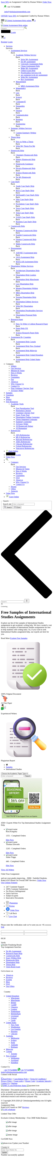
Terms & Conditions (38, 1079)
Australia (9, 1036)
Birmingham (16, 1014)
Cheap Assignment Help (30, 66)
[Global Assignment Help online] (18, 21)
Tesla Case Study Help (25, 213)
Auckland (14, 1060)
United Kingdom (12, 996)
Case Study (15, 182)
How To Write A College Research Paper (32, 324)
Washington (15, 1027)
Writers (13, 366)
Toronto (14, 1054)
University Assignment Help (32, 64)
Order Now (47, 2)
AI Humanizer (21, 428)
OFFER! (4, 16)
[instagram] (1, 1077)
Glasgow (14, 1007)
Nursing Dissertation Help (26, 297)
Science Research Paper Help (27, 333)
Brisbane (14, 1047)
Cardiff (13, 1005)
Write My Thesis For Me (25, 146)
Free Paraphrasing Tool (25, 408)
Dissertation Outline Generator (28, 417)
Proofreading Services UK (31, 73)
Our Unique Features (9, 883)
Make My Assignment (29, 68)
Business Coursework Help (26, 231)
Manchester (15, 1000)
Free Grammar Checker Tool (22, 388)
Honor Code (30, 1081)
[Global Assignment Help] (14, 25)
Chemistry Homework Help (26, 155)
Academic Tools (17, 404)
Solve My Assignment (29, 59)
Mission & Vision (18, 371)
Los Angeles (16, 1029)
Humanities (20, 106)
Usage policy (19, 1081)
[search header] (7, 460)
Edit (2, 927)
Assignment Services (19, 51)
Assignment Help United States (28, 359)
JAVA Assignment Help (25, 257)
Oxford (14, 1018)
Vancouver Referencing (25, 448)
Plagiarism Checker (23, 411)
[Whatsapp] (5, 7)
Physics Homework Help (25, 168)
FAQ (18, 478)
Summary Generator (24, 422)
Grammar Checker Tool (25, 413)
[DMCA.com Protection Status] (14, 1086)
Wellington (15, 1058)
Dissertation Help (12, 962)
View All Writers (7, 870)
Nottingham (15, 1011)
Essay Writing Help (13, 958)
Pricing (13, 487)
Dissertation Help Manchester (27, 279)
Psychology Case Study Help (27, 204)
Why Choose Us (17, 384)
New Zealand (11, 1056)
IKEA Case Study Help (25, 191)
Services (9, 46)
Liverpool (14, 1016)
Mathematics (21, 88)
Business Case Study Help (26, 222)
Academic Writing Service (26, 55)
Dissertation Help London (26, 275)
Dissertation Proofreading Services (29, 311)
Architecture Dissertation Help (27, 271)
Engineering (20, 124)
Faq (12, 379)
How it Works (16, 373)
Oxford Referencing (23, 446)
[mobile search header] (2, 23)
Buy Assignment (27, 79)
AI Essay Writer (17, 391)
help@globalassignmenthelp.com (17, 12)
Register (4, 42)
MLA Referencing (23, 437)
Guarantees (15, 377)
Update (4, 1152)
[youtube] (2, 1077)
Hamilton (14, 1063)
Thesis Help (15, 137)
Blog (8, 397)
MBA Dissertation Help (25, 293)
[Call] (2, 7)
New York (15, 1025)
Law (17, 93)
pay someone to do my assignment (34, 75)
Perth (13, 1043)
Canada (9, 1051)
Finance (19, 111)
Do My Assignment (13, 951)
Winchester (15, 998)
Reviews (14, 375)
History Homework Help (25, 159)
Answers (14, 491)
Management (21, 82)
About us (14, 382)
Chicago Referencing (24, 444)
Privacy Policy (6, 1081)
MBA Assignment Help (30, 86)
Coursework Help (18, 226)
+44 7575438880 (11, 1070)
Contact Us (15, 386)
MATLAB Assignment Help (27, 262)
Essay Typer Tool (22, 415)
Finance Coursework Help (26, 239)
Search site (7, 504)
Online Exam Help (28, 71)
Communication (22, 115)
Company (14, 462)
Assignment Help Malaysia (26, 351)
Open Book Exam (13, 967)
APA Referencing (23, 435)
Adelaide (14, 1045)
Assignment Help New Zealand (28, 346)
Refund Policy (6, 1079)
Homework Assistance (24, 164)
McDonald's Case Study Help (27, 195)
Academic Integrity (43, 1081)
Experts (9, 980)
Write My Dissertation (24, 306)
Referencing (15, 431)
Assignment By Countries (21, 337)
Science (19, 97)
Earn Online (13, 451)
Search (9, 507)
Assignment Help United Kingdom (29, 355)
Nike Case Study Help (24, 199)
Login (10, 42)
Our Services (16, 368)
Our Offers (10, 986)
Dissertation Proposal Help (26, 315)
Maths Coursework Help (25, 244)
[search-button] (25, 28)
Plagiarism (13, 903)
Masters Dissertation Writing (27, 288)
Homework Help (17, 151)
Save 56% (5, 2)
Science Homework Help (25, 173)
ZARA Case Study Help (25, 217)
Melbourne (15, 1038)
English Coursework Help (26, 235)
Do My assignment (28, 62)
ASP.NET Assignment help (26, 253)
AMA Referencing (23, 442)
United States (11, 1023)
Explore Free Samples (18, 638)
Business (19, 119)
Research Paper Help (14, 953)
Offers (13, 489)
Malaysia (9, 1049)
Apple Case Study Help (25, 186)
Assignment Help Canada (26, 342)
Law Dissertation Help (24, 284)
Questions (10, 395)
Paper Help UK (22, 328)
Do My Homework (23, 177)
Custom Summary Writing (26, 133)
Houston (14, 1031)
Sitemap (14, 1083)
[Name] (26, 601)
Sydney (14, 1040)
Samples (9, 393)
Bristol (13, 1003)
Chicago (14, 1034)
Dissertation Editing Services (27, 302)
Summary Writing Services (21, 128)
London (14, 1009)
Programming (16, 248)
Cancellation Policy (21, 1079)
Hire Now (10, 840)
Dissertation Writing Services (22, 266)
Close (18, 507)
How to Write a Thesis (24, 142)
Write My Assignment (29, 77)
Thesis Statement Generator (26, 419)
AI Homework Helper (24, 426)
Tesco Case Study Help (25, 208)
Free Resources (12, 402)
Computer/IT (21, 102)
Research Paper (17, 319)
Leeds (13, 1020)
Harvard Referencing (24, 439)
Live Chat (13, 916)
